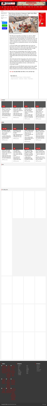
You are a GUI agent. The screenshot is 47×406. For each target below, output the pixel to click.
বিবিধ (8, 9)
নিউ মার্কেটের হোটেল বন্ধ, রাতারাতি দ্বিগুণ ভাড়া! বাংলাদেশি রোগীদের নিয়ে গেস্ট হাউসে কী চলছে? (39, 111)
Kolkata (25, 78)
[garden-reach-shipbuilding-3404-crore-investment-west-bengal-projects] (6, 104)
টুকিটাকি (41, 6)
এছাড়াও (14, 9)
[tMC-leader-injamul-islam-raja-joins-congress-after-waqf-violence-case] (29, 127)
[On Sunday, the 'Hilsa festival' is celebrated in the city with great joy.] (13, 382)
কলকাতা (5, 6)
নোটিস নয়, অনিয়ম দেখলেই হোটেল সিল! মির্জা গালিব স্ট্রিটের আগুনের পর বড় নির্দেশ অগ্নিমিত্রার (29, 111)
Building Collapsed (26, 77)
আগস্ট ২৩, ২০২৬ (5, 117)
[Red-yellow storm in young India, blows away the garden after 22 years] (6, 127)
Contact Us (38, 370)
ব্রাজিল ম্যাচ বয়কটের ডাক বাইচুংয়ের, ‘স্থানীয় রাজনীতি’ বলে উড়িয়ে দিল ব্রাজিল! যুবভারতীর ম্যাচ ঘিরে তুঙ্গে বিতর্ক (29, 153)
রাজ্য (8, 6)
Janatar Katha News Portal (11, 404)
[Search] (18, 9)
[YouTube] (45, 1)
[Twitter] (43, 1)
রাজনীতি (16, 6)
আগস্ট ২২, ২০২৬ (27, 118)
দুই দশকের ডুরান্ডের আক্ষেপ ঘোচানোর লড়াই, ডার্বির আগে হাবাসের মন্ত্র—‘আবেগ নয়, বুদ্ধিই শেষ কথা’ (40, 153)
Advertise (38, 367)
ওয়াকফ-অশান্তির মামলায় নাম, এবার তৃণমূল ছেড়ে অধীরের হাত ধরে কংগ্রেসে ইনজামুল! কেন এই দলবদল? (29, 133)
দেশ (10, 6)
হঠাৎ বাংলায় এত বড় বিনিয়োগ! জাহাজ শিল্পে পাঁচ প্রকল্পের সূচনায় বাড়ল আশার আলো (6, 110)
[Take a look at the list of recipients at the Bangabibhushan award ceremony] (9, 390)
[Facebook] (41, 1)
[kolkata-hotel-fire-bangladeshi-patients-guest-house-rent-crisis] (40, 104)
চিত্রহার (5, 9)
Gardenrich (21, 78)
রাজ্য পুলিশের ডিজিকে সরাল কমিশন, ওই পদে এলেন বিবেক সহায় (24, 71)
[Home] (2, 7)
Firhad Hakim (30, 78)
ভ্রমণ (34, 6)
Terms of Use (39, 369)
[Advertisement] (23, 90)
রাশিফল (38, 6)
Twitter (5, 28)
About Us (38, 365)
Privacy (38, 368)
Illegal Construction (14, 78)
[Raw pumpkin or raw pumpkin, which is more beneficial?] (18, 127)
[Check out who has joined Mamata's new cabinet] (3, 390)
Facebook (4, 22)
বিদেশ (13, 6)
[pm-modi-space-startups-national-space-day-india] (18, 104)
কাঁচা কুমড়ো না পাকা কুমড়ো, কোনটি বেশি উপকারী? (17, 132)
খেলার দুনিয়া (20, 6)
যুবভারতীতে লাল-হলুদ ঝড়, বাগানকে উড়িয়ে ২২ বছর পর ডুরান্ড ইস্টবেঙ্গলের (6, 132)
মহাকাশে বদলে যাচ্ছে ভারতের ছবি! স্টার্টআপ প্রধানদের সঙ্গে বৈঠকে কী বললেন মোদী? (17, 110)
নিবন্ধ (32, 6)
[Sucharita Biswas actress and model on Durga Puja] (3, 381)
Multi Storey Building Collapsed (16, 77)
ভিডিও (11, 9)
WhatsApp (5, 25)
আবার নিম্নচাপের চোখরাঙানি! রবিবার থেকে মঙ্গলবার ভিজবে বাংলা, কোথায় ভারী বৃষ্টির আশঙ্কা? (17, 153)
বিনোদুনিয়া (24, 6)
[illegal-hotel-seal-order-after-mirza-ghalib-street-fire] (29, 104)
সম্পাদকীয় (28, 6)
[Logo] (8, 3)
